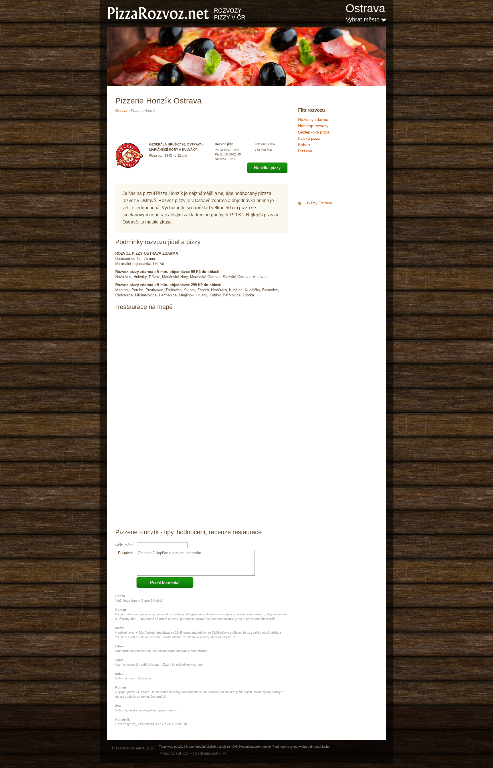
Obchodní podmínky (210, 753)
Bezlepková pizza (314, 132)
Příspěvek (126, 553)
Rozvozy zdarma (313, 119)
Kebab (304, 144)
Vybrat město (363, 19)
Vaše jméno (124, 545)
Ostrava (365, 8)
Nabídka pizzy (267, 167)
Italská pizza (309, 138)
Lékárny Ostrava (318, 203)
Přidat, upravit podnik (175, 753)
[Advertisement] (326, 178)
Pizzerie (305, 151)
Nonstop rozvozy (313, 125)
